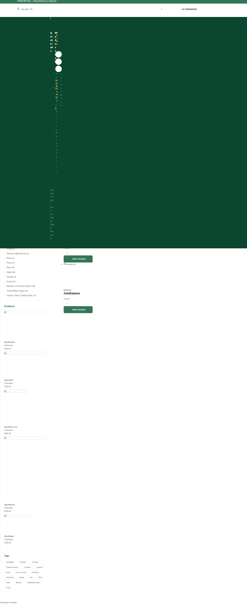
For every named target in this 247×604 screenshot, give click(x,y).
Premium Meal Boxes (16, 253)
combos (27, 567)
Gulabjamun (72, 293)
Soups (10, 281)
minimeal (10, 577)
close (14, 602)
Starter (18, 582)
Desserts (67, 289)
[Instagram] (58, 69)
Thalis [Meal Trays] (15, 290)
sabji (8, 582)
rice (31, 577)
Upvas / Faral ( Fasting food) (19, 295)
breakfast (10, 562)
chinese (35, 562)
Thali (8, 587)
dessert (40, 567)
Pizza (9, 248)
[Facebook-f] (58, 54)
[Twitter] (58, 61)
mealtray (35, 572)
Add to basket (78, 259)
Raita (9, 258)
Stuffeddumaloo (33, 582)
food (8, 572)
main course (21, 572)
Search (42, 30)
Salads (10, 276)
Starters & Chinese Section (19, 285)
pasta (21, 577)
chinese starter (12, 567)
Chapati (23, 562)
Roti (8, 267)
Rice (9, 262)
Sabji (9, 272)
